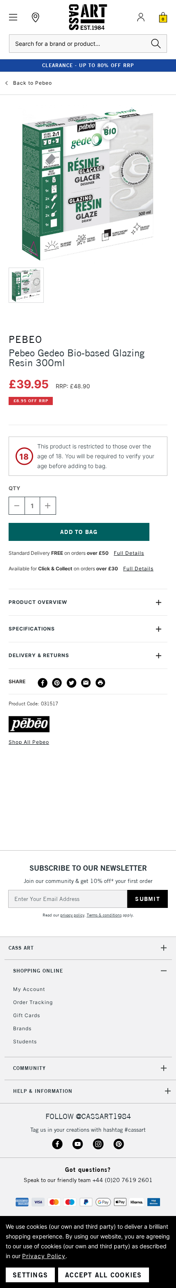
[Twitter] (72, 683)
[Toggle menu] (13, 17)
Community (29, 1068)
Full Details (129, 553)
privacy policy (72, 915)
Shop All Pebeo (29, 742)
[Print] (100, 683)
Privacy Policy (43, 1255)
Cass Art (21, 948)
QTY (14, 488)
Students (25, 1041)
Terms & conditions (104, 915)
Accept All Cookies (103, 1275)
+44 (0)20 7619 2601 (123, 1180)
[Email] (86, 683)
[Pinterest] (57, 683)
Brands (22, 1028)
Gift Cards (26, 1015)
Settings (30, 1275)
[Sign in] (141, 17)
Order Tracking (33, 1002)
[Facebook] (42, 683)
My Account (29, 989)
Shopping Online (38, 971)
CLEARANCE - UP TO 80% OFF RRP (88, 65)
